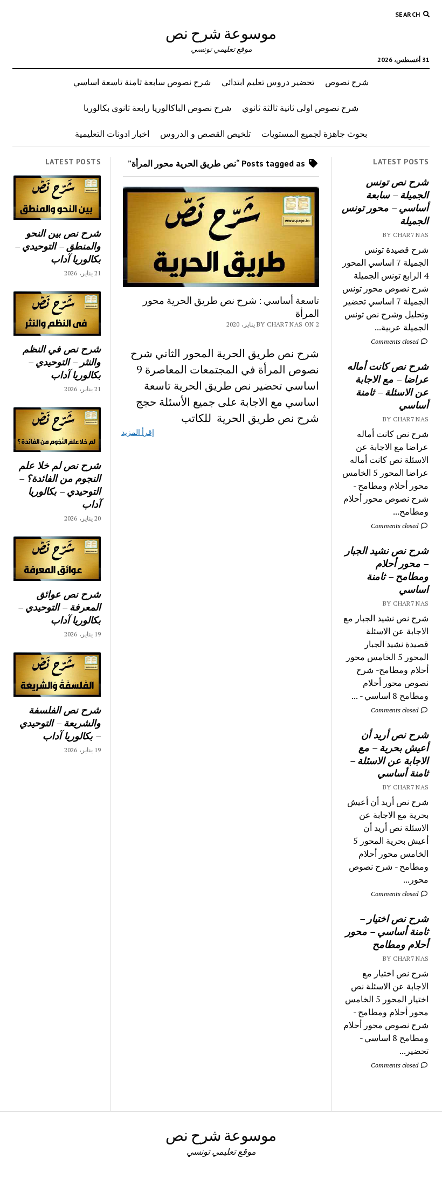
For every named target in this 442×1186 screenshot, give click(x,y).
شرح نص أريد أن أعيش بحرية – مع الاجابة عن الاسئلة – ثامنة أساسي (389, 754)
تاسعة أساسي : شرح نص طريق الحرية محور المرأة (231, 307)
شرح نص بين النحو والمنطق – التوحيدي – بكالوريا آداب (58, 245)
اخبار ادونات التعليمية (112, 133)
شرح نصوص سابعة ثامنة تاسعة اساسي (142, 82)
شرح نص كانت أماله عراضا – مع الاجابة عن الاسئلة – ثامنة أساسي (388, 385)
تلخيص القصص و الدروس (205, 133)
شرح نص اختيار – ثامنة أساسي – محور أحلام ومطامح (387, 931)
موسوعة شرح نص (221, 33)
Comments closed (395, 341)
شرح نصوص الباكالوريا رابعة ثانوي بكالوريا (157, 107)
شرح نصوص (347, 82)
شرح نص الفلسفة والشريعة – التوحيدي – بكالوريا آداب (60, 722)
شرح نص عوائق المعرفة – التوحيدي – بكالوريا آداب (59, 606)
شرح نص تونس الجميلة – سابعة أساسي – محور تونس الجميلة (385, 201)
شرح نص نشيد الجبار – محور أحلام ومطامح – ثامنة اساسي (387, 569)
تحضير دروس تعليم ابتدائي (268, 82)
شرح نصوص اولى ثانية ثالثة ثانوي (300, 107)
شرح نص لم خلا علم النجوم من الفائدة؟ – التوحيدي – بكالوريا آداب (60, 484)
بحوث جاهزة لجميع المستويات (314, 133)
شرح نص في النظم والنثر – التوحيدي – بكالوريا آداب (62, 361)
